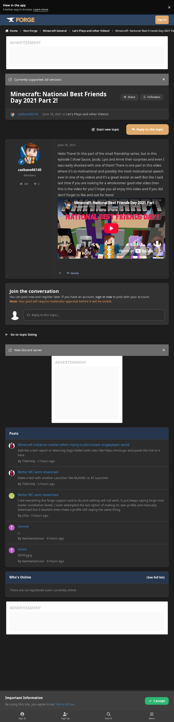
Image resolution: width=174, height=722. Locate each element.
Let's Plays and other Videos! (87, 114)
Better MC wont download (38, 472)
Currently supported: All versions (37, 80)
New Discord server (28, 350)
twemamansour (33, 538)
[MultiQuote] (60, 273)
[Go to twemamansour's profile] (12, 528)
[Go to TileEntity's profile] (12, 446)
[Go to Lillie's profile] (12, 496)
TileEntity (28, 461)
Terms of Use (65, 704)
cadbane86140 (27, 114)
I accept (159, 701)
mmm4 (23, 526)
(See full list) (156, 577)
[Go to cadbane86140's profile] (12, 114)
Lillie (25, 515)
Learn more (8, 7)
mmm (22, 549)
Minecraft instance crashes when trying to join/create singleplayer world (73, 445)
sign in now (103, 297)
